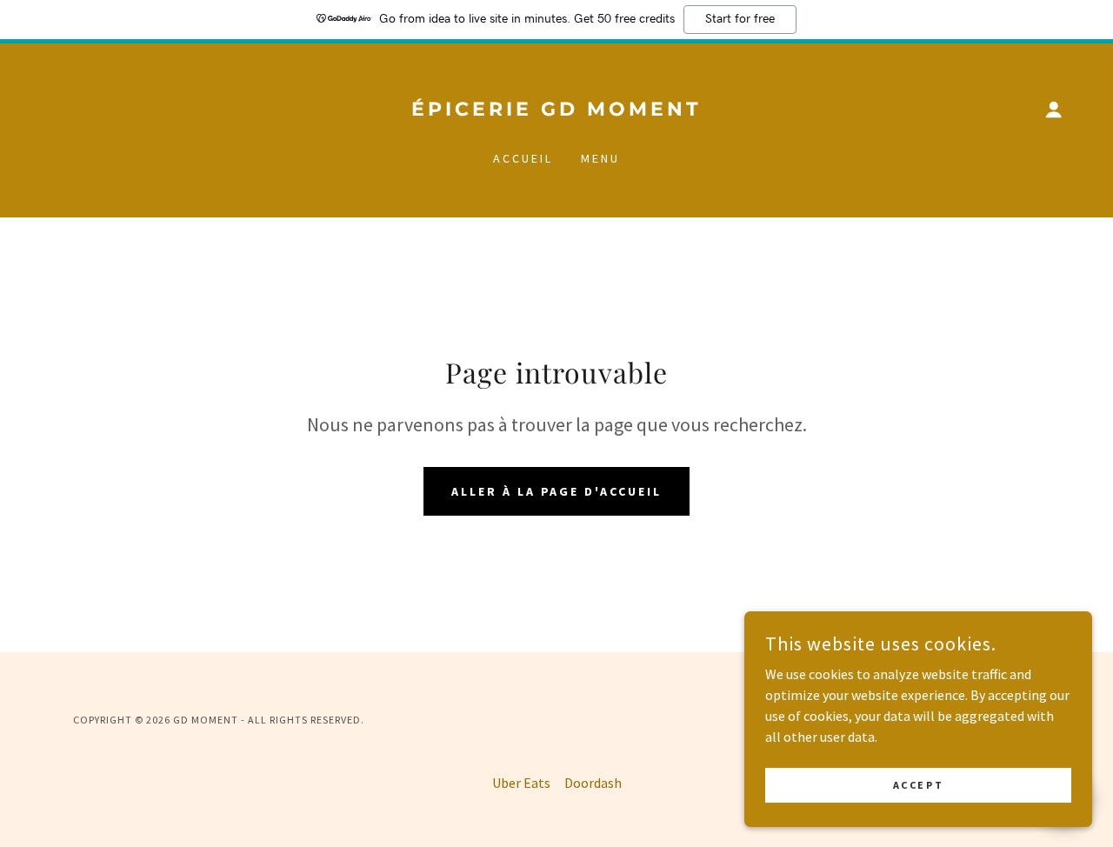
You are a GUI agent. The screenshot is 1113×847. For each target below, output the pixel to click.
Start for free (740, 19)
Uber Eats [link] (521, 782)
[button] (1053, 109)
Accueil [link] (523, 158)
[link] (556, 110)
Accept (918, 784)
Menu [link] (600, 158)
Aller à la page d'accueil (557, 491)
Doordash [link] (593, 782)
